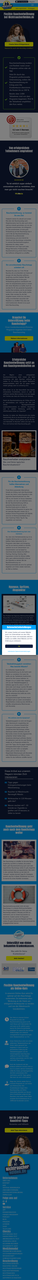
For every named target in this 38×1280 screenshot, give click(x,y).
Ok (19, 646)
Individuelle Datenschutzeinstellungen (19, 651)
